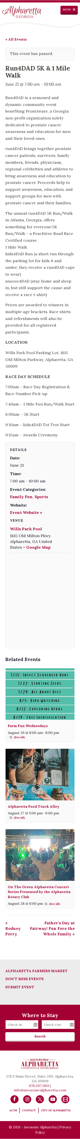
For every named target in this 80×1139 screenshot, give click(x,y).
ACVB (13, 1110)
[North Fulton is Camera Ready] (65, 1099)
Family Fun (21, 496)
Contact (29, 1110)
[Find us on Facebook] (14, 1099)
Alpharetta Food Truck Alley (33, 806)
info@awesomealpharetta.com (40, 1090)
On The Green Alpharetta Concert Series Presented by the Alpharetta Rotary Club (39, 892)
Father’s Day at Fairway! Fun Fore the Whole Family (52, 928)
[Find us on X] (40, 1099)
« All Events (16, 39)
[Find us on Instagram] (27, 1099)
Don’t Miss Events (24, 979)
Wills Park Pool (26, 528)
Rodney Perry (13, 928)
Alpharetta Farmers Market (36, 971)
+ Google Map (36, 547)
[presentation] (40, 694)
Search (40, 1036)
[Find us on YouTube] (53, 1099)
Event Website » (26, 512)
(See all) (19, 737)
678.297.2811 (39, 1085)
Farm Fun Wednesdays (28, 726)
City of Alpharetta (56, 1110)
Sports (41, 496)
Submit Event (19, 987)
